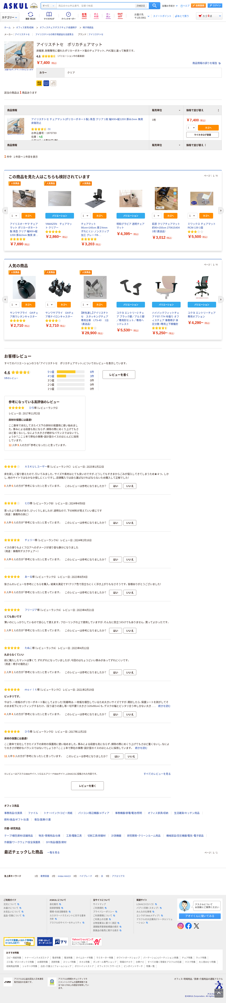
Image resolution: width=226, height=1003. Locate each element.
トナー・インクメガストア (37, 958)
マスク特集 (190, 962)
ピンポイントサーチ (133, 966)
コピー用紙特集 (13, 958)
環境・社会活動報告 (59, 912)
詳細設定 (141, 6)
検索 (154, 5)
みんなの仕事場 (143, 912)
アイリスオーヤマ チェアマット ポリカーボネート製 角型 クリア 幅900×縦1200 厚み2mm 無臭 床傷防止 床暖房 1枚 (24, 229)
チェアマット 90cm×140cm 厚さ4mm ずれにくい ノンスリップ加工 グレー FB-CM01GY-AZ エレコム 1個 (95, 229)
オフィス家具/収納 (25, 27)
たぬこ (28, 647)
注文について (10, 904)
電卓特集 (56, 958)
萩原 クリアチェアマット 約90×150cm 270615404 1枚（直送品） (166, 227)
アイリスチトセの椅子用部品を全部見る (54, 34)
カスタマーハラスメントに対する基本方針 (68, 917)
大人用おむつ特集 (207, 962)
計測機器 (116, 835)
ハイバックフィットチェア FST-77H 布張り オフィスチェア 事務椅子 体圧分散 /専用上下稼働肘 (165, 318)
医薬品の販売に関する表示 (105, 930)
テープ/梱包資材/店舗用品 (18, 835)
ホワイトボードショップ (128, 958)
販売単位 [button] (157, 145)
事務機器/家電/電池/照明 (128, 813)
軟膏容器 (45, 876)
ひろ (31, 407)
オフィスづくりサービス (108, 966)
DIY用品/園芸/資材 (56, 842)
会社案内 (54, 904)
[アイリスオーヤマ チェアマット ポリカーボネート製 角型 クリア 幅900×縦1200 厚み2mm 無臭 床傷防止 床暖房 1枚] (24, 198)
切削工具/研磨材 (97, 835)
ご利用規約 (98, 908)
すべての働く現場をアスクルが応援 (165, 962)
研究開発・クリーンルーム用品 (143, 835)
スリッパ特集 (69, 962)
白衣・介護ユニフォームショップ (56, 966)
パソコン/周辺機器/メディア (93, 813)
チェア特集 (187, 958)
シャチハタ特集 (29, 966)
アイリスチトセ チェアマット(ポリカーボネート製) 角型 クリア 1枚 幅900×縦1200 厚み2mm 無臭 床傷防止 (87, 121)
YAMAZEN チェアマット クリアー (58, 225)
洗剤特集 (55, 962)
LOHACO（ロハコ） (145, 904)
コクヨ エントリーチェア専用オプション (202, 314)
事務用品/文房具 (13, 813)
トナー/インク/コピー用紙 (58, 813)
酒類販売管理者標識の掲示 (105, 927)
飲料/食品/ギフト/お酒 (16, 819)
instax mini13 (64, 876)
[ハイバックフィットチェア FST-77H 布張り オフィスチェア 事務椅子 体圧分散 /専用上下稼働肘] (166, 287)
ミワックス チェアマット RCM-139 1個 (202, 225)
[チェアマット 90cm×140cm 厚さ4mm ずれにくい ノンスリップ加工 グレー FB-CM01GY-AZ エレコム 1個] (95, 198)
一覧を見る (53, 852)
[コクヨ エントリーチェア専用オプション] (202, 287)
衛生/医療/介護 (42, 819)
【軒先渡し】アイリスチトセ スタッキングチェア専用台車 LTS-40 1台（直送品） (95, 318)
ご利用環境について (102, 915)
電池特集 (68, 958)
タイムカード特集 (84, 958)
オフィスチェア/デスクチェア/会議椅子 (58, 27)
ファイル (33, 813)
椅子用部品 (88, 27)
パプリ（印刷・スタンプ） (147, 908)
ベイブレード (85, 876)
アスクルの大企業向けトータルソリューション (154, 921)
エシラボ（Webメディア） (148, 915)
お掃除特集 (42, 962)
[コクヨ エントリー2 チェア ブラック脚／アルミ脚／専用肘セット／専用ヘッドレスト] (130, 287)
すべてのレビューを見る (157, 773)
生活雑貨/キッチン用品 (187, 813)
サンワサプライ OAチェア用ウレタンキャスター (24, 314)
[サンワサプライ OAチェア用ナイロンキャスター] (59, 287)
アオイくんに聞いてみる (199, 915)
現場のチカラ (126, 962)
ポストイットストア (84, 966)
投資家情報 (55, 908)
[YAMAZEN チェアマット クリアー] (59, 198)
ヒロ (27, 503)
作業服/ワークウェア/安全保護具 (22, 842)
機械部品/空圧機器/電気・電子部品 (185, 835)
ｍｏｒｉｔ (31, 689)
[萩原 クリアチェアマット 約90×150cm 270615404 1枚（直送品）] (166, 198)
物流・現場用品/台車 (49, 835)
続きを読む (164, 706)
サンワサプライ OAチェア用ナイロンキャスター (59, 314)
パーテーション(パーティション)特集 (161, 958)
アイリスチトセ (22, 34)
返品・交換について (13, 915)
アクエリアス (118, 876)
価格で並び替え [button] (195, 145)
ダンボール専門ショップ (104, 962)
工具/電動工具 (74, 835)
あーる (28, 576)
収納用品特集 (12, 966)
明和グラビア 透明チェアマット (130, 225)
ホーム (7, 27)
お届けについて (11, 908)
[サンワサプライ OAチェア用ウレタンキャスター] (24, 287)
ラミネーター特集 (104, 958)
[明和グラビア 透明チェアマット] (130, 198)
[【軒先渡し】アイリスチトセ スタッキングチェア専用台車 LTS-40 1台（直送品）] (95, 287)
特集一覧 (150, 966)
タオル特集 (84, 962)
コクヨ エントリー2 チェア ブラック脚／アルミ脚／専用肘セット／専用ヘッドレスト (130, 318)
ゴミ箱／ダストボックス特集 (20, 962)
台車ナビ (140, 962)
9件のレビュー (11, 378)
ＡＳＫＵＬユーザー (36, 466)
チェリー (30, 540)
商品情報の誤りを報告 (205, 63)
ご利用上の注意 (100, 919)
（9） (49, 129)
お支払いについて (12, 912)
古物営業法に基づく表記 (104, 923)
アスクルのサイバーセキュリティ (65, 923)
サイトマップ (99, 904)
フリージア (31, 609)
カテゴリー (8, 17)
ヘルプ (186, 6)
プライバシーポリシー (103, 912)
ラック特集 (201, 958)
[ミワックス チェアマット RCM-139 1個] (202, 198)
